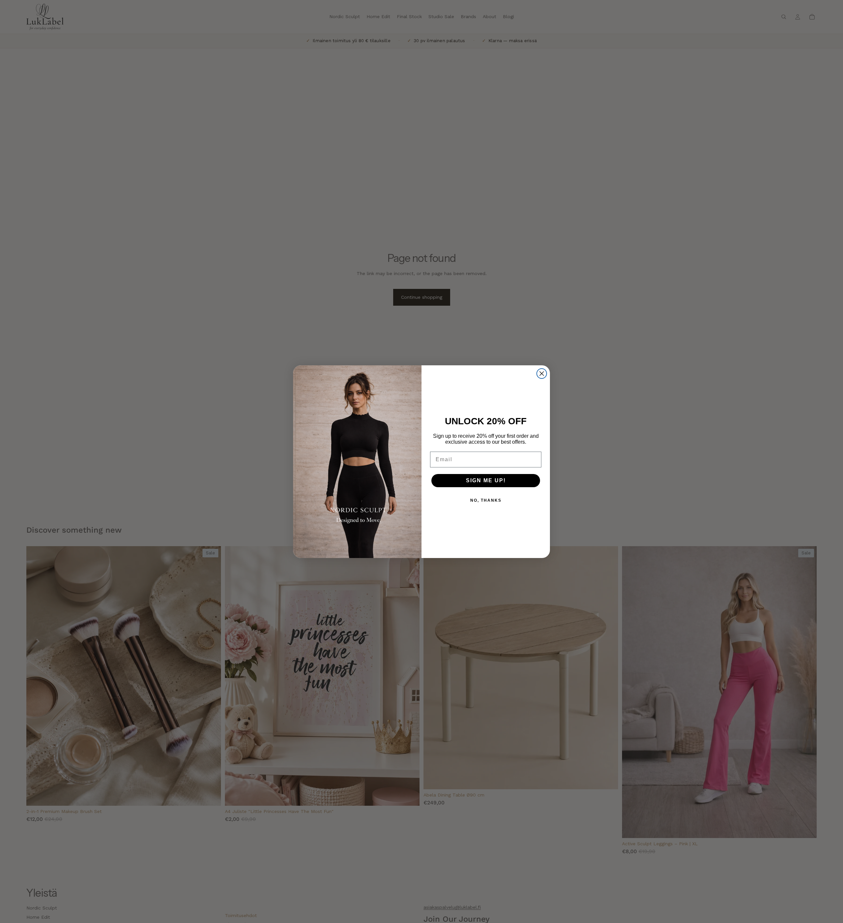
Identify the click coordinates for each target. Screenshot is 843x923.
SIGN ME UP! (486, 480)
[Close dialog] (542, 373)
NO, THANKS (486, 500)
